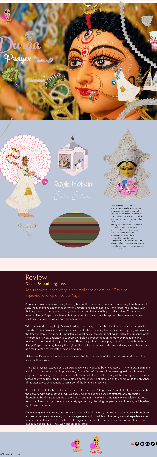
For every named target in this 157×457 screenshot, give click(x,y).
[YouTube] (142, 444)
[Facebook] (137, 444)
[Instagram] (147, 444)
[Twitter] (153, 444)
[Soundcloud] (132, 444)
